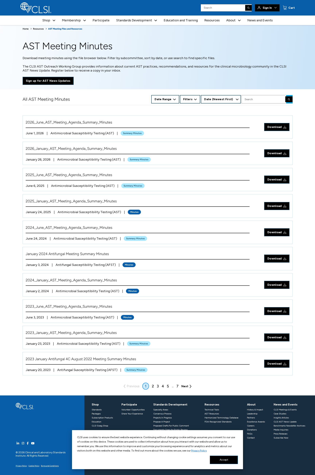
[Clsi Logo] (25, 405)
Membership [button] (71, 20)
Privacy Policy (199, 450)
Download (274, 127)
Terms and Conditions (50, 466)
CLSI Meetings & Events (285, 409)
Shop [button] (46, 20)
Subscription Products (102, 417)
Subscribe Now (281, 437)
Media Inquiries (281, 429)
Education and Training (181, 20)
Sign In (267, 7)
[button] (53, 20)
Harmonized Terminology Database (221, 417)
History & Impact (255, 409)
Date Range (163, 99)
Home (26, 29)
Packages (96, 413)
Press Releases (280, 433)
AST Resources (212, 413)
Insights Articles (281, 417)
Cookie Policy (33, 466)
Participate (101, 20)
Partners (251, 417)
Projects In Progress (162, 417)
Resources (212, 20)
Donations (252, 429)
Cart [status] (291, 7)
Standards (97, 409)
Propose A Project (161, 421)
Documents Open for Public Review (170, 429)
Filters (187, 99)
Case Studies (280, 413)
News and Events (260, 20)
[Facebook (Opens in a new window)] (28, 443)
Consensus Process (162, 413)
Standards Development (170, 404)
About (251, 404)
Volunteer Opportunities (133, 409)
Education (96, 421)
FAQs (249, 433)
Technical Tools (212, 409)
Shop (95, 404)
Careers (250, 425)
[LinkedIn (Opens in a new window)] (18, 443)
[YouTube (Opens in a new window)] (32, 443)
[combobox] (221, 99)
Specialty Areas (160, 409)
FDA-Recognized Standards (218, 421)
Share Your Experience (132, 413)
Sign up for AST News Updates (48, 80)
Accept (224, 459)
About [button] (231, 20)
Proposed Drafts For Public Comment (171, 425)
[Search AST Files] (289, 99)
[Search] (248, 8)
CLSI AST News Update (285, 421)
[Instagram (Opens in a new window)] (23, 443)
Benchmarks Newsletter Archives (289, 425)
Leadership (252, 413)
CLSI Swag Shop (100, 425)
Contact (251, 437)
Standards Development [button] (134, 20)
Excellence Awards (256, 421)
